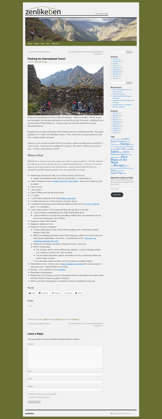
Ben (46, 62)
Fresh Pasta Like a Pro (119, 94)
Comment (31, 344)
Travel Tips (59, 319)
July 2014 (115, 76)
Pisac (112, 166)
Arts (48, 43)
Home (30, 43)
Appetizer (118, 139)
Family (131, 144)
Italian (131, 149)
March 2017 (116, 65)
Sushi (124, 168)
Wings (124, 173)
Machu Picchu (116, 154)
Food (42, 43)
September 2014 (117, 72)
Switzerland (130, 168)
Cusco (113, 144)
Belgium (114, 141)
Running (127, 166)
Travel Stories (120, 171)
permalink (75, 319)
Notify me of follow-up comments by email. (43, 394)
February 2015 (117, 67)
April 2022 (116, 59)
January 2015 (116, 70)
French (112, 146)
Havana (132, 146)
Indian (127, 149)
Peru (124, 156)
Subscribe (117, 195)
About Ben (55, 43)
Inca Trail (120, 148)
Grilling (128, 146)
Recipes (119, 165)
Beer (127, 138)
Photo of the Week (119, 160)
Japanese (121, 152)
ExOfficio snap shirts (67, 198)
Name (30, 371)
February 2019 (117, 61)
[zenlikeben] (43, 13)
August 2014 (116, 74)
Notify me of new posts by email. (40, 397)
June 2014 (115, 78)
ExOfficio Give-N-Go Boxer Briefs (65, 181)
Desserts (118, 144)
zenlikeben (29, 413)
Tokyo (113, 170)
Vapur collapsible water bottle (71, 264)
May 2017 (115, 63)
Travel (36, 43)
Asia (123, 139)
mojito (130, 154)
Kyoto (126, 151)
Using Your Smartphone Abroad (39, 52)
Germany (117, 146)
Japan (115, 151)
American (113, 139)
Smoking (120, 168)
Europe (125, 143)
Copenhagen (122, 141)
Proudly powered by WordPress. (122, 413)
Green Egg (122, 146)
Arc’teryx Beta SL (92, 204)
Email (30, 379)
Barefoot (62, 269)
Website (30, 386)
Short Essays (114, 168)
